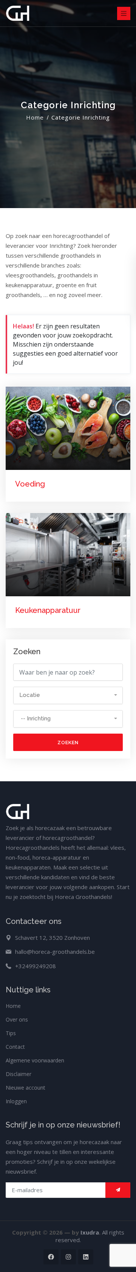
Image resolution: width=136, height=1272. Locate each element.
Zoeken (68, 742)
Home (35, 117)
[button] (68, 695)
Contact (15, 1046)
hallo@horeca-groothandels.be (55, 951)
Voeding (30, 483)
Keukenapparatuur (47, 610)
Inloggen (16, 1101)
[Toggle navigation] (123, 13)
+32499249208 (35, 966)
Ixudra (89, 1232)
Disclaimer (18, 1074)
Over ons (17, 1019)
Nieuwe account (25, 1087)
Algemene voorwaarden (35, 1060)
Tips (11, 1033)
